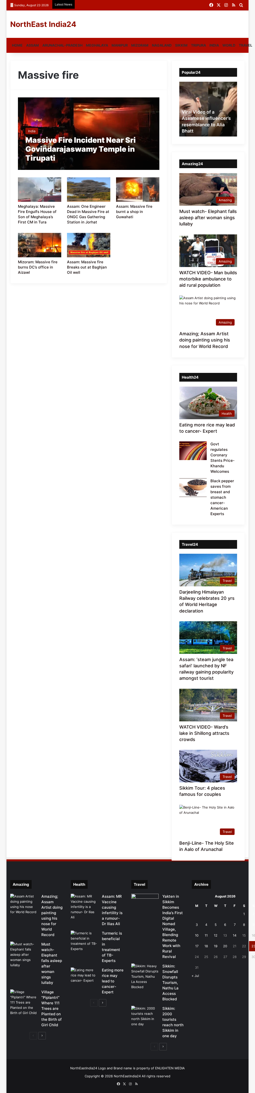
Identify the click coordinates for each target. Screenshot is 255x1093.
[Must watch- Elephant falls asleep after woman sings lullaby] (24, 955)
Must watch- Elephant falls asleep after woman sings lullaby (208, 217)
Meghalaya (97, 45)
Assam (32, 45)
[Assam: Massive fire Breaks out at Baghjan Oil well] (88, 245)
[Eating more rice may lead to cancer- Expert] (84, 976)
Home (17, 45)
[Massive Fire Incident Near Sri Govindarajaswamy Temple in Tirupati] (88, 133)
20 (225, 946)
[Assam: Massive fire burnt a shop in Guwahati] (137, 189)
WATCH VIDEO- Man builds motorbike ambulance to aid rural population (208, 279)
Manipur (120, 45)
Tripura (198, 45)
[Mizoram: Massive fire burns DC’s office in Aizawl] (39, 245)
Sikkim (181, 45)
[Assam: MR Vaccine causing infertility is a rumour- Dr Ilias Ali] (84, 907)
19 (215, 946)
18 (206, 946)
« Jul (195, 976)
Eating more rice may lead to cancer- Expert (113, 981)
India (214, 45)
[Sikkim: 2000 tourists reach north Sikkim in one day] (145, 1016)
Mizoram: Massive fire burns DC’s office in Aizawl (38, 267)
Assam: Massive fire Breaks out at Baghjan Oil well (87, 267)
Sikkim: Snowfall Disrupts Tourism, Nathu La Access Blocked (170, 982)
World (228, 45)
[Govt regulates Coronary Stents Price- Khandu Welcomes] (193, 450)
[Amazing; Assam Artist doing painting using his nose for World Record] (24, 904)
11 (206, 935)
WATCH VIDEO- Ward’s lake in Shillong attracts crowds (204, 733)
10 (196, 935)
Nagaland (162, 45)
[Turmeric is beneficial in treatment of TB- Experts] (84, 941)
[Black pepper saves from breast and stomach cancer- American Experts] (193, 487)
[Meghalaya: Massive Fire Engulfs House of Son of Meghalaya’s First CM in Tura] (39, 189)
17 (196, 946)
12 (215, 935)
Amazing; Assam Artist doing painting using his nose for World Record (204, 340)
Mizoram (139, 45)
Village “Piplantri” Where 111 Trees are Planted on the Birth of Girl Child (51, 1008)
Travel (245, 45)
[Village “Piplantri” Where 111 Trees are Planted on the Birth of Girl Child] (24, 1002)
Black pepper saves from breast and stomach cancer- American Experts (222, 497)
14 (234, 935)
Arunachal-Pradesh (62, 45)
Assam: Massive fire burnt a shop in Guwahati (134, 211)
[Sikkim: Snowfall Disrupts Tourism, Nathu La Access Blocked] (145, 976)
